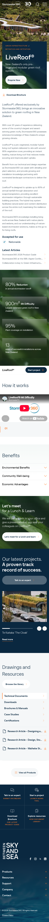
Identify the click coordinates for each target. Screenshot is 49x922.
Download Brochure (16, 94)
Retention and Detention (17, 49)
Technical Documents (16, 696)
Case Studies (11, 714)
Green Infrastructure (16, 46)
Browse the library (15, 684)
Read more (7, 639)
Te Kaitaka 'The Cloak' (14, 632)
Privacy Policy (7, 915)
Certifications (11, 720)
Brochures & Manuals (16, 708)
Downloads (10, 702)
